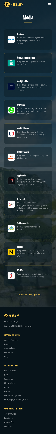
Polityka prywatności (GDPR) (16, 399)
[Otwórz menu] (49, 4)
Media (6, 387)
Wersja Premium (11, 340)
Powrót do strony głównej (29, 294)
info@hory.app (10, 414)
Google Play (9, 422)
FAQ (6, 375)
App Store (8, 426)
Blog (6, 356)
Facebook (8, 418)
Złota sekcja (9, 383)
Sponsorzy (8, 379)
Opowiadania (9, 348)
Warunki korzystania (12, 395)
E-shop (7, 344)
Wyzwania (8, 352)
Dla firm (7, 391)
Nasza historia (10, 370)
